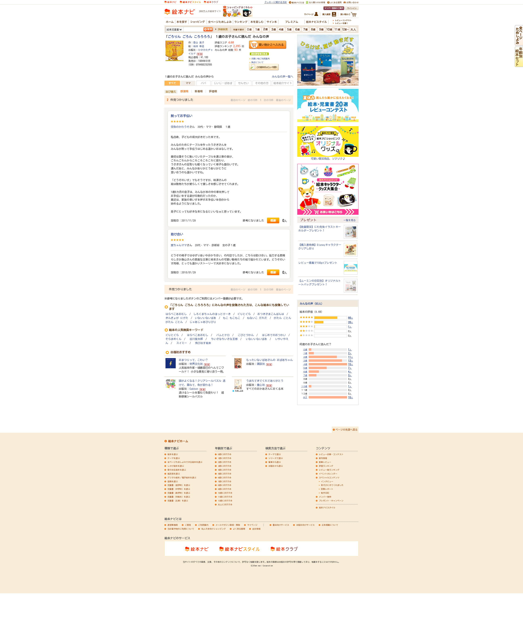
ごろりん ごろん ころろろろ (189, 36)
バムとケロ (223, 335)
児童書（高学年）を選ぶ (179, 493)
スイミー (181, 343)
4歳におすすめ (224, 470)
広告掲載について (330, 525)
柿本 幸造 (198, 46)
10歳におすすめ (225, 493)
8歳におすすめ (224, 485)
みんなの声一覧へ (282, 76)
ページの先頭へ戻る (346, 429)
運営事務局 (173, 525)
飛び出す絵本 (203, 343)
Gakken (193, 388)
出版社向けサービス (305, 525)
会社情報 (256, 529)
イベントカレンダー (328, 474)
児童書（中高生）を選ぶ (179, 497)
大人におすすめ (225, 504)
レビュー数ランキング (329, 470)
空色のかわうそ (180, 126)
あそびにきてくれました (332, 485)
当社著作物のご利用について (181, 529)
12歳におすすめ (225, 501)
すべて (172, 83)
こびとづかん (246, 335)
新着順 (199, 91)
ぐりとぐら (244, 314)
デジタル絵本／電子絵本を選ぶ (182, 478)
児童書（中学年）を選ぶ (179, 489)
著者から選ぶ (274, 462)
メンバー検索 (325, 497)
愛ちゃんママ (179, 245)
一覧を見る (349, 220)
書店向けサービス (281, 525)
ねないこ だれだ (257, 318)
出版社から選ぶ (275, 466)
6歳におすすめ (224, 478)
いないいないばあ (205, 318)
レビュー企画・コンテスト (331, 454)
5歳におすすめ (224, 474)
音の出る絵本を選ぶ (177, 470)
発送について (257, 62)
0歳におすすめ (224, 454)
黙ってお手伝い (181, 115)
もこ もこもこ (231, 318)
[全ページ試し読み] (519, 43)
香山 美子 (198, 42)
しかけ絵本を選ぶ (176, 466)
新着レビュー (325, 462)
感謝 (273, 220)
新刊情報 (323, 458)
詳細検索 (223, 29)
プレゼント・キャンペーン (331, 501)
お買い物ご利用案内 (260, 59)
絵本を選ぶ (173, 454)
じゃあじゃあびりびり (203, 322)
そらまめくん (173, 339)
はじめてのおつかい (274, 335)
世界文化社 (196, 363)
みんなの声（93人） (312, 303)
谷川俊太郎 (196, 339)
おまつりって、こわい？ (193, 360)
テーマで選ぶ (274, 454)
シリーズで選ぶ (275, 458)
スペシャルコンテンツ (329, 478)
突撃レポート (327, 489)
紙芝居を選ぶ (174, 474)
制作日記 (325, 493)
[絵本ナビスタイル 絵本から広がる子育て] (190, 1)
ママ (188, 83)
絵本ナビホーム (178, 441)
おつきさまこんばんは (270, 314)
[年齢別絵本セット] (519, 65)
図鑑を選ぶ (173, 481)
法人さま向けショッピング (213, 529)
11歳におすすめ (225, 497)
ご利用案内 (203, 525)
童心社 (261, 384)
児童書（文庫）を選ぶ (178, 501)
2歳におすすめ (224, 462)
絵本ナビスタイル (327, 508)
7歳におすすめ (224, 481)
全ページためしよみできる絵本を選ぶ (185, 462)
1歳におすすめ (224, 458)
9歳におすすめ (224, 489)
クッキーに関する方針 (275, 2)
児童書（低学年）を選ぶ (179, 485)
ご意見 (188, 525)
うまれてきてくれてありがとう (264, 380)
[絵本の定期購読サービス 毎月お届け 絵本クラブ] (211, 1)
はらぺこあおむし (176, 314)
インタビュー (327, 481)
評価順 (213, 91)
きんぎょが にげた (176, 318)
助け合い (177, 234)
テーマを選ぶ (174, 458)
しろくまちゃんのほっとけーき (212, 314)
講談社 (261, 363)
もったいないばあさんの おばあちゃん (269, 360)
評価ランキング (326, 466)
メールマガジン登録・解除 (228, 525)
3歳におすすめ (224, 466)
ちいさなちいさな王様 (224, 339)
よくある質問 (239, 529)
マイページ (252, 525)
